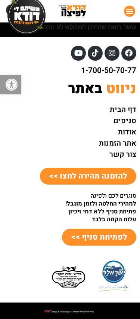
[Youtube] (78, 53)
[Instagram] (112, 53)
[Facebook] (128, 53)
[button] (10, 84)
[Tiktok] (95, 53)
